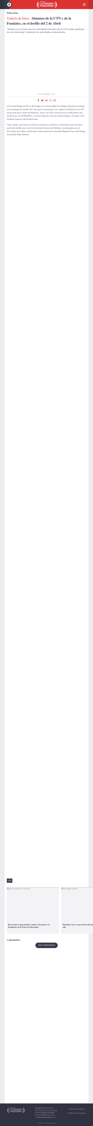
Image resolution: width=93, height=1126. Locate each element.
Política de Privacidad (76, 1113)
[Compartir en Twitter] (42, 100)
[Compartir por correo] (55, 100)
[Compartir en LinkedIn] (46, 100)
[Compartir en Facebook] (38, 100)
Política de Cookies (76, 1109)
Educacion (12, 13)
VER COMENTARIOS (46, 945)
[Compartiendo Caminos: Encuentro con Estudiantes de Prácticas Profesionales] (33, 910)
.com (46, 1117)
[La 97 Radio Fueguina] (47, 4)
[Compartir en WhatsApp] (51, 100)
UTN (9, 880)
